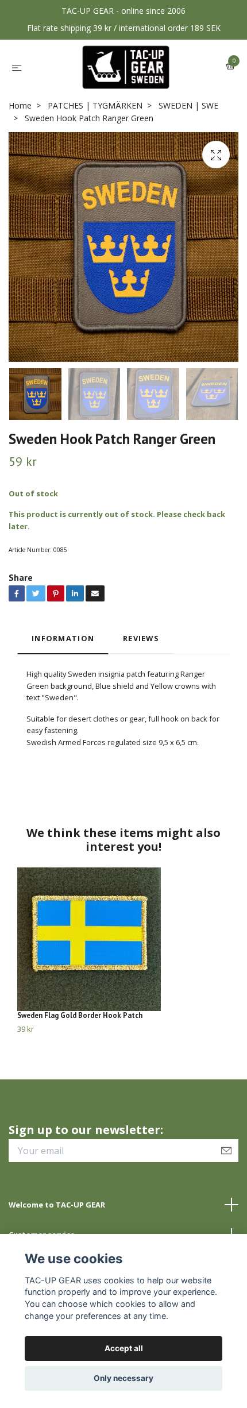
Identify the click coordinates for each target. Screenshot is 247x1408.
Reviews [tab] (141, 638)
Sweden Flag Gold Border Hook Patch (79, 1015)
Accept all (124, 1348)
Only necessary (123, 1378)
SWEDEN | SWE (188, 105)
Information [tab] (63, 638)
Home (20, 105)
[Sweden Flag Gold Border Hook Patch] (123, 939)
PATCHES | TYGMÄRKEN (95, 105)
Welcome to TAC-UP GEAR (57, 1204)
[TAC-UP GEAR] (126, 67)
